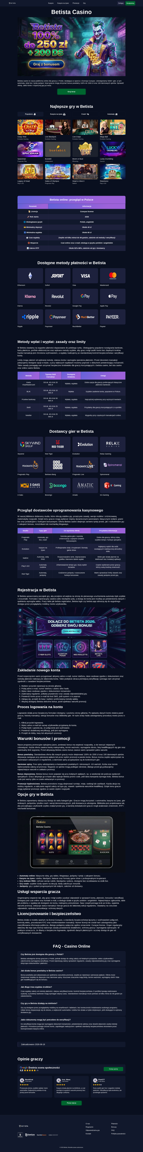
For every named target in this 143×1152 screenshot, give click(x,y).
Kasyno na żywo (56, 114)
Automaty (111, 114)
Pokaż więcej (71, 1103)
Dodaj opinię (113, 1069)
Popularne (29, 114)
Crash (83, 114)
